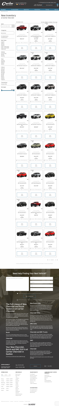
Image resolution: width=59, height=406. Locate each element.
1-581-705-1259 (39, 4)
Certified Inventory (4, 37)
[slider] (1, 90)
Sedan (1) (2, 43)
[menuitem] (3, 10)
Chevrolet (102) (3, 53)
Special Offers (26, 9)
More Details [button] (22, 48)
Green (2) (2, 78)
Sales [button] (2, 374)
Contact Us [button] (35, 366)
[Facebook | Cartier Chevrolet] (47, 366)
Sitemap (11, 401)
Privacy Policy (40, 299)
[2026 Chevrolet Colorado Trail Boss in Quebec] (22, 116)
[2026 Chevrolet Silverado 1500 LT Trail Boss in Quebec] (36, 28)
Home (2, 11)
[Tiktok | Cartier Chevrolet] (45, 366)
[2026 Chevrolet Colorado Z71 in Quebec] (22, 28)
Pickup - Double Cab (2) (5, 46)
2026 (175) (3, 61)
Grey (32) (2, 73)
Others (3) (3, 68)
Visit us (31, 356)
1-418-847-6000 (39, 5)
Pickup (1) (2, 45)
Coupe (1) (2, 41)
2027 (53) (3, 60)
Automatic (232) (4, 84)
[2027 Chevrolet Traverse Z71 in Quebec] (22, 57)
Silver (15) (2, 71)
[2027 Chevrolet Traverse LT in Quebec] (22, 145)
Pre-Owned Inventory (4, 36)
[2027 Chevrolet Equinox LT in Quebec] (36, 175)
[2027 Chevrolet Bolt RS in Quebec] (50, 116)
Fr (57, 5)
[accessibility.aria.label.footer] (31, 404)
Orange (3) (3, 79)
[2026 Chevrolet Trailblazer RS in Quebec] (50, 28)
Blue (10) (2, 74)
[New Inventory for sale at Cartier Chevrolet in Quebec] (55, 259)
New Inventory (3, 33)
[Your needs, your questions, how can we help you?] (17, 284)
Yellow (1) (2, 77)
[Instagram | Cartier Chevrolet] (50, 366)
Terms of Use (16, 401)
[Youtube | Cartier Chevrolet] (48, 366)
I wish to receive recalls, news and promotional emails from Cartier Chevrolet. (30, 293)
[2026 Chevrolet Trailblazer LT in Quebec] (36, 57)
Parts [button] (10, 374)
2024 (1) (2, 64)
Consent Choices (27, 401)
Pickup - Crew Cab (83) (5, 47)
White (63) (3, 72)
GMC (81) (2, 54)
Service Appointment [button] (49, 5)
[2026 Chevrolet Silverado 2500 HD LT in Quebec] (22, 234)
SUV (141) (2, 44)
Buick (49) (3, 56)
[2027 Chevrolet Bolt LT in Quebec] (36, 145)
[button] (46, 22)
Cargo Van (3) (3, 49)
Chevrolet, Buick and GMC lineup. (12, 317)
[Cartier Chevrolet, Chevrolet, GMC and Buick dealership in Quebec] (15, 4)
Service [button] (6, 374)
